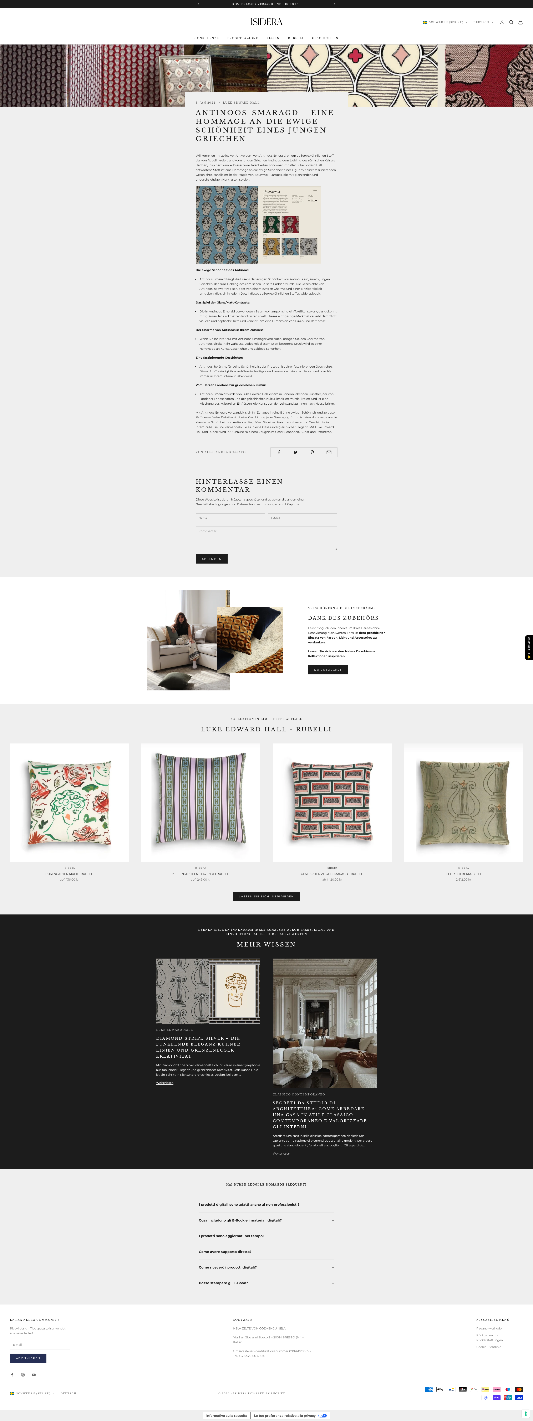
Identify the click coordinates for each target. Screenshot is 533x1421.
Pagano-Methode (489, 1328)
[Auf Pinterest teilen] (312, 452)
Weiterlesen (164, 1083)
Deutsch (481, 22)
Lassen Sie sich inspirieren (266, 896)
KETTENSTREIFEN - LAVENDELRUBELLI (200, 874)
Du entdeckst (328, 669)
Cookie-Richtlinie (488, 1347)
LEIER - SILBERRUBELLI (463, 874)
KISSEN (273, 38)
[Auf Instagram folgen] (23, 1375)
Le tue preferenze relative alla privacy (285, 1416)
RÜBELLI (296, 38)
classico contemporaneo (299, 1094)
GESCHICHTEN (325, 38)
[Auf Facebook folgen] (12, 1375)
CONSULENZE (206, 38)
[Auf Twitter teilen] (295, 452)
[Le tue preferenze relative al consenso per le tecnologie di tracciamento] (526, 1414)
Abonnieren (28, 1358)
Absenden (212, 559)
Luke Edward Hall (241, 102)
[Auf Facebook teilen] (279, 452)
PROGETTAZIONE (242, 38)
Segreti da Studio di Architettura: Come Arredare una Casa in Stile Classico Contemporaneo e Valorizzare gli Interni (320, 1115)
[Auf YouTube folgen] (34, 1375)
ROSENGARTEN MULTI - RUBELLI (69, 874)
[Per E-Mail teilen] (329, 452)
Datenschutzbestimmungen (257, 504)
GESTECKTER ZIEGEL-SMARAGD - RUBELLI (332, 874)
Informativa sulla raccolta (226, 1416)
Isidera (69, 868)
